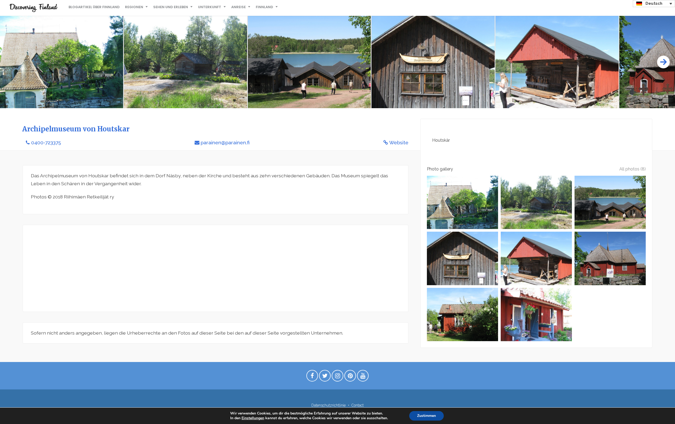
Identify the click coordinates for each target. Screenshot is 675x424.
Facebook (312, 377)
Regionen (134, 6)
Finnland (264, 6)
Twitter (325, 377)
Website (398, 142)
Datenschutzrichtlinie (328, 405)
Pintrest (350, 377)
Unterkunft (209, 6)
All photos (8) (632, 168)
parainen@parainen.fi (225, 142)
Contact (357, 405)
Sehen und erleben (170, 6)
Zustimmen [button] (426, 415)
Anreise (238, 6)
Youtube (363, 377)
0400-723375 (46, 142)
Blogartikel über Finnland (94, 6)
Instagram (337, 377)
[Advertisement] (189, 268)
